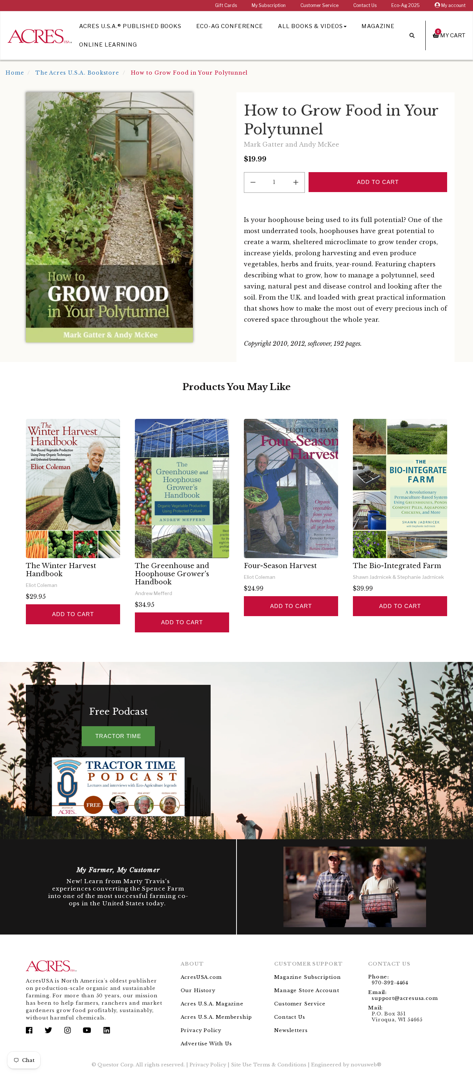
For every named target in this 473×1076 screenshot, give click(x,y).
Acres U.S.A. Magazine (212, 1004)
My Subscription (269, 5)
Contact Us (365, 5)
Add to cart (72, 614)
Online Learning (108, 44)
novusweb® (366, 1065)
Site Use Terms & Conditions (268, 1065)
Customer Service (319, 5)
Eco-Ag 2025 (405, 5)
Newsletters (290, 1030)
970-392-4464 (390, 983)
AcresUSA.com (201, 977)
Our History (198, 990)
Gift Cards (226, 5)
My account (453, 5)
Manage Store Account (306, 990)
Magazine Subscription (307, 977)
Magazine (378, 26)
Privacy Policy (201, 1030)
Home (15, 72)
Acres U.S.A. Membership (216, 1017)
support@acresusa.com (405, 998)
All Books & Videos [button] (310, 26)
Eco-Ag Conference (229, 26)
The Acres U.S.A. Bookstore (77, 72)
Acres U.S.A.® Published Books (130, 26)
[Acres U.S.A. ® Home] (40, 35)
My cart (451, 35)
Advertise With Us (206, 1044)
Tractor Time (118, 736)
